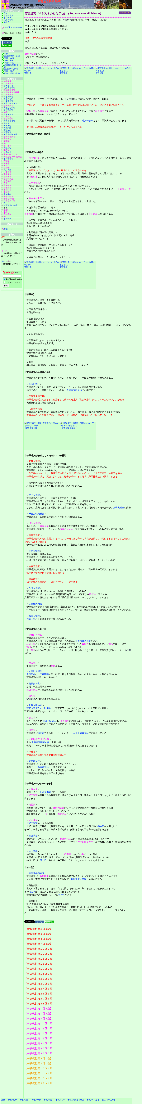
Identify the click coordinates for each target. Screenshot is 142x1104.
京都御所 (7, 185)
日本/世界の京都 (108, 1100)
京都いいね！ (9, 229)
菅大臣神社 (34, 384)
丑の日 (43, 860)
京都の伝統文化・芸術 (13, 66)
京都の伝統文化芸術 (76, 1100)
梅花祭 (32, 804)
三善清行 (7, 188)
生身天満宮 (34, 566)
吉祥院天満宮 (35, 409)
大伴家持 (7, 194)
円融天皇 (30, 619)
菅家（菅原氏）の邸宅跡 (38, 708)
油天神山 (33, 851)
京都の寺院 (9, 63)
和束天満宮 (34, 616)
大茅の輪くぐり (85, 842)
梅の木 (34, 176)
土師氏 (6, 192)
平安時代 (67, 20)
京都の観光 (9, 71)
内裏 (5, 183)
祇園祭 (67, 854)
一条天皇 (30, 473)
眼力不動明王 (49, 721)
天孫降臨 (44, 674)
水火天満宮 (34, 523)
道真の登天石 (66, 529)
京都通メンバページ (13, 27)
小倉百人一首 (124, 189)
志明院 (32, 717)
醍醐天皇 (44, 111)
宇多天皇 (44, 105)
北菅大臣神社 (35, 705)
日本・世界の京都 (12, 73)
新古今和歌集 (35, 198)
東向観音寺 (34, 761)
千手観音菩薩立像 (40, 742)
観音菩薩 (7, 170)
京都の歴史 (8, 15)
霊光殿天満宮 (35, 603)
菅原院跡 (7, 132)
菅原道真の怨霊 (83, 641)
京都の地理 (9, 58)
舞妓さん (62, 814)
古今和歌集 (34, 158)
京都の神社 (9, 60)
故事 (128, 650)
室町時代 (30, 699)
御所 (111, 644)
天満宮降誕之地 (74, 390)
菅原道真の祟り (36, 873)
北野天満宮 (30, 54)
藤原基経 (7, 181)
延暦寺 (92, 594)
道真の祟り (87, 120)
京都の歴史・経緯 (12, 56)
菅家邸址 (7, 130)
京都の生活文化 (11, 69)
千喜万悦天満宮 (36, 513)
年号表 (6, 22)
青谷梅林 (33, 663)
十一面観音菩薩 (41, 767)
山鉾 (82, 854)
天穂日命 (30, 674)
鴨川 (28, 647)
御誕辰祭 (33, 835)
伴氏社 (32, 751)
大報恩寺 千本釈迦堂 (39, 739)
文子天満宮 (34, 495)
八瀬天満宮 (34, 588)
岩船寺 (32, 696)
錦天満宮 (33, 579)
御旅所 (100, 826)
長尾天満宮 (34, 551)
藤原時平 (99, 111)
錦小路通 (30, 582)
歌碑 (53, 666)
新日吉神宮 (34, 683)
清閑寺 (32, 730)
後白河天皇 (32, 690)
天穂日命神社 (35, 671)
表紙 (5, 13)
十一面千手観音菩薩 (79, 733)
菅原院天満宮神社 (37, 396)
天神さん (33, 789)
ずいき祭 (33, 820)
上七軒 (45, 814)
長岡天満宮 (34, 535)
